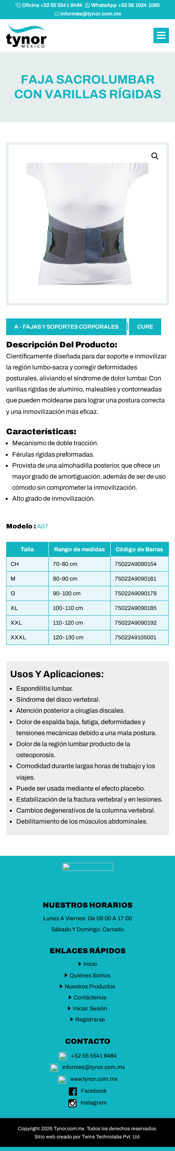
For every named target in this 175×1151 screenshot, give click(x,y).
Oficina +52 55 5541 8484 (52, 5)
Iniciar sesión (90, 1008)
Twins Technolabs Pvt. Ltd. (111, 1137)
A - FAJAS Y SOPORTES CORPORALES (66, 327)
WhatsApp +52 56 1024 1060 (125, 5)
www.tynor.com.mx (94, 1079)
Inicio (90, 964)
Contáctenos (90, 997)
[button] (161, 35)
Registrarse (90, 1019)
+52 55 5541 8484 (94, 1056)
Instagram (94, 1103)
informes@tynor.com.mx (91, 14)
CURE (145, 327)
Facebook (94, 1091)
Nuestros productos (90, 986)
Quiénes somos (90, 975)
